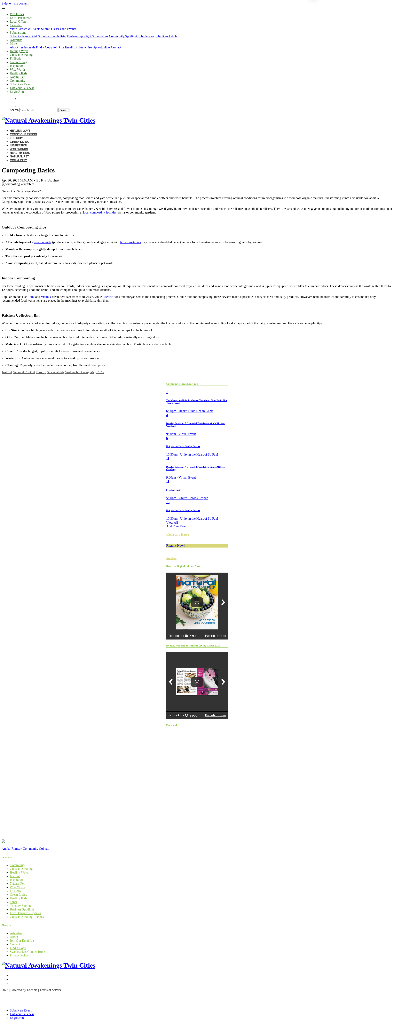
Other (13, 902)
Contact (116, 47)
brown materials (130, 242)
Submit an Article (166, 36)
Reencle (108, 297)
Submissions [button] (18, 32)
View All (172, 522)
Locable (32, 990)
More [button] (13, 43)
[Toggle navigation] (3, 8)
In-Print (7, 372)
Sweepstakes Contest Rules (27, 951)
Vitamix (46, 297)
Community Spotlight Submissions (131, 36)
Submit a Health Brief (52, 36)
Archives (171, 558)
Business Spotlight (22, 909)
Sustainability (55, 372)
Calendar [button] (16, 25)
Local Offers (18, 21)
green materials (41, 242)
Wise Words (17, 69)
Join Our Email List (65, 47)
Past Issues (17, 14)
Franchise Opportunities (94, 47)
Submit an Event (20, 84)
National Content (24, 372)
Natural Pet (17, 77)
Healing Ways (19, 51)
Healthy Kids (18, 73)
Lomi (30, 297)
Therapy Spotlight (21, 905)
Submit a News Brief (23, 36)
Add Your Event (176, 526)
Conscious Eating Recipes (27, 917)
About (14, 47)
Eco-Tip (41, 372)
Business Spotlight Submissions (87, 36)
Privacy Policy (19, 955)
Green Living (18, 62)
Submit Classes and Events (58, 29)
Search (14, 110)
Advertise (16, 40)
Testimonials (27, 47)
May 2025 (97, 372)
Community (17, 80)
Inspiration (17, 66)
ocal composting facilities (100, 212)
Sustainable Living (77, 372)
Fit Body (15, 58)
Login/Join (17, 91)
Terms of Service (51, 990)
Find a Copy (44, 47)
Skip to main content (15, 3)
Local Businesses (21, 18)
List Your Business (22, 88)
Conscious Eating (21, 54)
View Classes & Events (25, 29)
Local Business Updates (25, 913)
